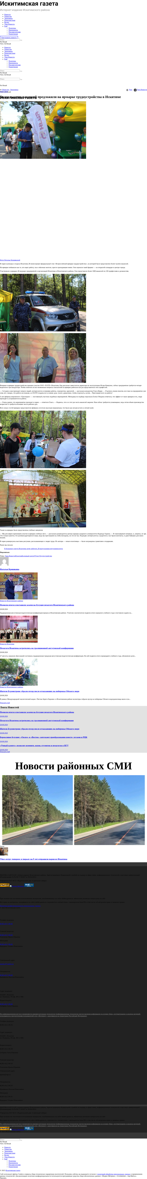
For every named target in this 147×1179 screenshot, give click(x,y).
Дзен (130, 90)
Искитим (18, 556)
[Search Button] (21, 40)
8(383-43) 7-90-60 (6, 924)
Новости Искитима (7, 644)
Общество (8, 16)
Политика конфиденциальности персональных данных (20, 906)
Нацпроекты (13, 30)
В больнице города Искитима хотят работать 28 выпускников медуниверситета (33, 549)
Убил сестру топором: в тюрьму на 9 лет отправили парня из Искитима (33, 859)
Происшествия (9, 20)
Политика (12, 28)
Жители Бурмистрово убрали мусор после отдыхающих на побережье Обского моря (39, 691)
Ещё (5, 26)
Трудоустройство (45, 556)
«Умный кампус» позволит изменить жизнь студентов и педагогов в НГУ (34, 745)
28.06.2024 (4, 92)
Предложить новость (9, 38)
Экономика (8, 18)
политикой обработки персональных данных (113, 1174)
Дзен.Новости (9, 24)
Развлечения (13, 34)
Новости (7, 14)
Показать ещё (5, 703)
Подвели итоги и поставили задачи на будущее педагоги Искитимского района (37, 605)
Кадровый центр (28, 556)
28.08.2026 (4, 716)
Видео (6, 22)
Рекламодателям (15, 32)
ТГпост (36, 556)
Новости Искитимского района (11, 601)
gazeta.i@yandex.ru (7, 964)
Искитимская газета (13, 1170)
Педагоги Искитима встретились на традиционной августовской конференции (37, 648)
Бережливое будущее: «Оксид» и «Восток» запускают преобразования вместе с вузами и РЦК (43, 737)
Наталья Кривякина (9, 569)
